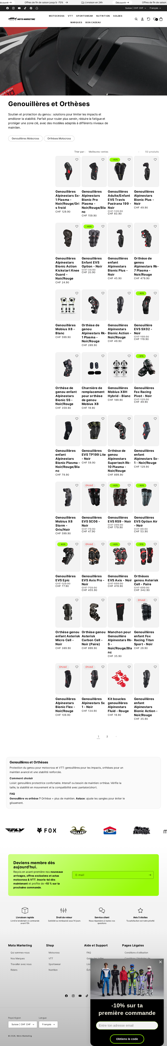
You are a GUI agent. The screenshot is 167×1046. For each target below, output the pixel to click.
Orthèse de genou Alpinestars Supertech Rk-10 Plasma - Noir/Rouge (119, 461)
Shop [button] (50, 945)
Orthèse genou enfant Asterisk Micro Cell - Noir (67, 638)
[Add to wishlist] (76, 159)
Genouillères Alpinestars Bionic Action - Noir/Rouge (119, 331)
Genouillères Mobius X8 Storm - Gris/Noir (65, 523)
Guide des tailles (95, 958)
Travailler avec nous (21, 964)
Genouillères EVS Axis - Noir (120, 578)
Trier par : (79, 151)
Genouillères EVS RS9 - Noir (119, 519)
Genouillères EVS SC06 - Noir (92, 521)
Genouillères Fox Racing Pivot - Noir (144, 392)
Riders (14, 969)
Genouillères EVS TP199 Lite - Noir (94, 455)
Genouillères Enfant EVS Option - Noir (92, 262)
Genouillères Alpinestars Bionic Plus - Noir (144, 198)
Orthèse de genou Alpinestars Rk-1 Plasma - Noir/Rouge (94, 333)
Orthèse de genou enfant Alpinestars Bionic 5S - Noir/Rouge (66, 396)
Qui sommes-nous (20, 952)
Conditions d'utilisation (136, 952)
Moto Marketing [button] (20, 945)
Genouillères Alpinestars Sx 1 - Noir (93, 703)
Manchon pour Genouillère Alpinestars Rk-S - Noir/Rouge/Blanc (120, 642)
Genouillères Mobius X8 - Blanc (65, 329)
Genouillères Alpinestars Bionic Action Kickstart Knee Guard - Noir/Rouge (67, 268)
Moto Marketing (24, 1036)
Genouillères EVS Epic (65, 578)
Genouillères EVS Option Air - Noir (146, 521)
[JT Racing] (74, 830)
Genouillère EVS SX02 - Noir (143, 329)
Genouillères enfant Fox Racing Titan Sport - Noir (144, 638)
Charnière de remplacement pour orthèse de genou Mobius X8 (93, 396)
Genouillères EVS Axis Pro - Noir (93, 580)
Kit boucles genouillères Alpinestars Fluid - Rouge (118, 705)
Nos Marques (18, 958)
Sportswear (84, 16)
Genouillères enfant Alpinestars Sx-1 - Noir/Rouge (146, 457)
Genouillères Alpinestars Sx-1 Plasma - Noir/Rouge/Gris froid (67, 200)
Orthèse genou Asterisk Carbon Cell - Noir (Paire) (94, 638)
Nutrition (103, 16)
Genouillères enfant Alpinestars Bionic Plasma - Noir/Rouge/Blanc (67, 461)
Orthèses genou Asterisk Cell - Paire (146, 580)
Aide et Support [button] (96, 945)
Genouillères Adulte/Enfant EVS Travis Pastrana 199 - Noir (119, 200)
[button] (56, 16)
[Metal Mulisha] (106, 830)
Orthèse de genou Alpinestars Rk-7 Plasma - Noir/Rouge (146, 266)
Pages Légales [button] (133, 945)
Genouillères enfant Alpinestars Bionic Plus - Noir (118, 266)
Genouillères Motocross (25, 138)
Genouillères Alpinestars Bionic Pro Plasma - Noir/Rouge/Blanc (94, 202)
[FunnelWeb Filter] (42, 830)
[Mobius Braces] (137, 830)
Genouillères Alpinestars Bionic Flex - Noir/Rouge (65, 705)
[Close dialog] (160, 962)
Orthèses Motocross (59, 138)
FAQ (89, 952)
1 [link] (98, 736)
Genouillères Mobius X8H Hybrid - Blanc (119, 392)
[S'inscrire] (149, 875)
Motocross (57, 16)
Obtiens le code (127, 1039)
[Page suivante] (116, 736)
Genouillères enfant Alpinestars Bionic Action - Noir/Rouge (146, 707)
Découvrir (18, 2)
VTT (70, 16)
